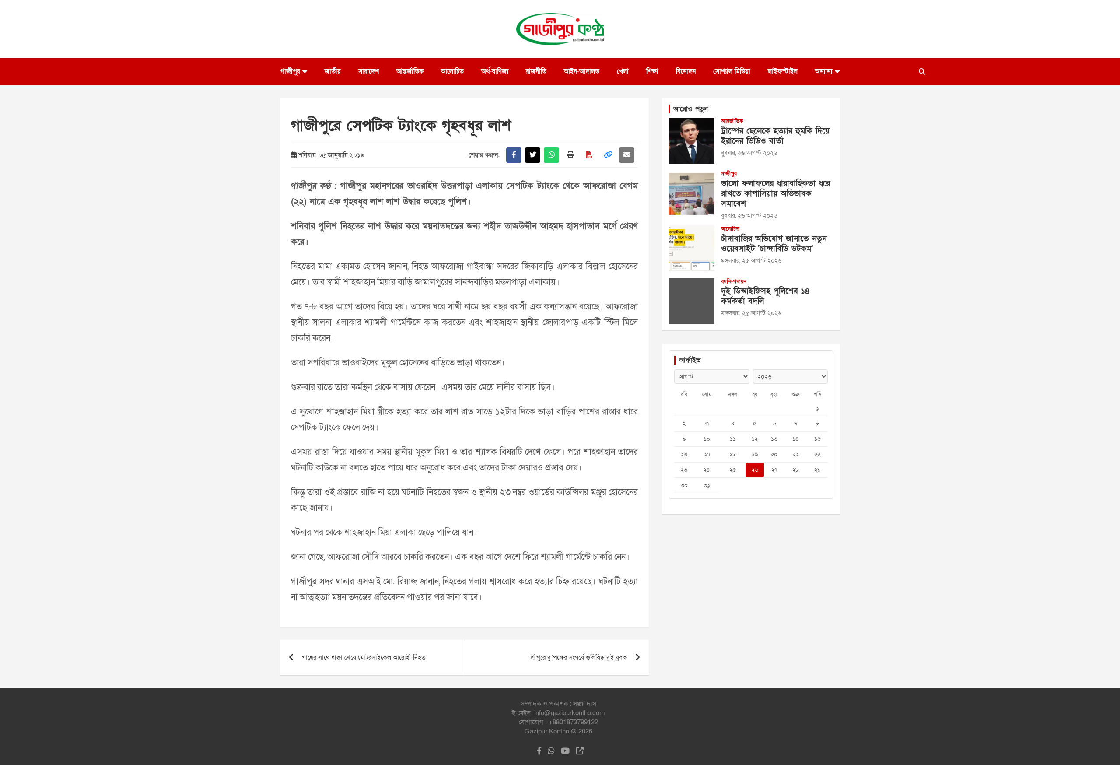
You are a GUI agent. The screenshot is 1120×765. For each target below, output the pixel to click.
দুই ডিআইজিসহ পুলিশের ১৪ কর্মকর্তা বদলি (765, 296)
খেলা (623, 71)
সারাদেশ (368, 71)
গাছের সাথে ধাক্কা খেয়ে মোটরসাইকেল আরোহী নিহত (364, 657)
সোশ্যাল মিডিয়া (731, 71)
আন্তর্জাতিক (410, 71)
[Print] (570, 155)
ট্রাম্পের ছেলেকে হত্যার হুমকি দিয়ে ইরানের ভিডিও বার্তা (775, 136)
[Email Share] (626, 155)
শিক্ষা (652, 71)
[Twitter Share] (532, 155)
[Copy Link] (608, 155)
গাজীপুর (290, 71)
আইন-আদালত (581, 71)
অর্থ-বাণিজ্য (494, 71)
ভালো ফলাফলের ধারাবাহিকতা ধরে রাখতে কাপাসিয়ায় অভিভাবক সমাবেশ (775, 193)
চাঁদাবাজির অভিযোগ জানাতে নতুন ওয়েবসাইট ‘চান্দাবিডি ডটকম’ (773, 243)
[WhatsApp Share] (551, 155)
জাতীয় (333, 71)
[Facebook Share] (514, 155)
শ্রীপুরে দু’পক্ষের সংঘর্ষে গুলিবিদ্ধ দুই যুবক (579, 657)
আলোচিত (452, 71)
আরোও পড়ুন (690, 109)
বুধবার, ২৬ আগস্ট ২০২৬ (749, 153)
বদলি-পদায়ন (733, 281)
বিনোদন (686, 71)
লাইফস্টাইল (783, 71)
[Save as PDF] (589, 155)
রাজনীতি (536, 71)
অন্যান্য (823, 71)
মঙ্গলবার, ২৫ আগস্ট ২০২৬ (751, 260)
